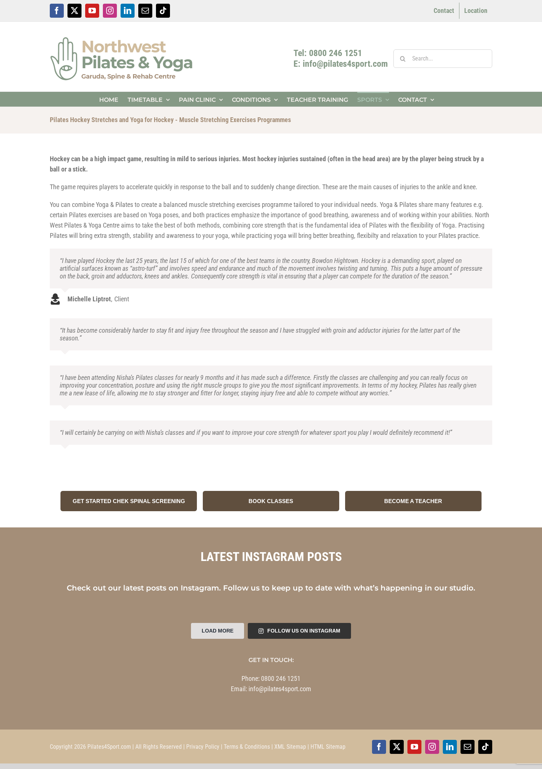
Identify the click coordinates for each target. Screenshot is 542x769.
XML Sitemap (290, 746)
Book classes (271, 501)
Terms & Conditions (247, 746)
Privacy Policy (202, 746)
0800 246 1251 (280, 678)
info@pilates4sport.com (280, 689)
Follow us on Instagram (303, 631)
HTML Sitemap (327, 746)
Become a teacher (413, 501)
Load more (217, 631)
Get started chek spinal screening (129, 501)
